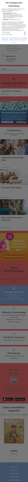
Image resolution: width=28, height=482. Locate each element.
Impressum (14, 42)
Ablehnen (4, 38)
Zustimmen (23, 38)
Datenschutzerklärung (7, 25)
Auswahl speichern (13, 38)
